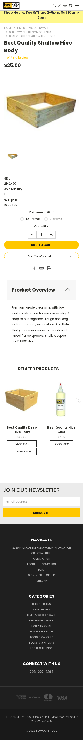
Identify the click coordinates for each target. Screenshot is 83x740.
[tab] (41, 290)
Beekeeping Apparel (41, 620)
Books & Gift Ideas (41, 642)
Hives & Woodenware (41, 615)
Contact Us (41, 558)
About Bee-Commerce (41, 564)
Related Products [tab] (38, 369)
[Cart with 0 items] (70, 5)
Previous (5, 400)
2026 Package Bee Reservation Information (41, 547)
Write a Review (17, 57)
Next (78, 400)
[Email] (41, 268)
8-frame (56, 219)
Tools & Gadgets (41, 637)
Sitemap (41, 580)
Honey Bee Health (41, 631)
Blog (41, 569)
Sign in (33, 575)
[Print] (49, 268)
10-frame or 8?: (41, 212)
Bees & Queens (41, 604)
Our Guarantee (41, 553)
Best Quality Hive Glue (61, 429)
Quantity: (41, 226)
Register (49, 575)
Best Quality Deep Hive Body (22, 429)
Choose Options (22, 451)
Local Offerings (41, 648)
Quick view (22, 443)
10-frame (33, 219)
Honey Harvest (41, 626)
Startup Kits (41, 609)
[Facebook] (34, 268)
